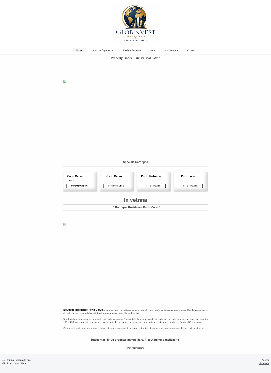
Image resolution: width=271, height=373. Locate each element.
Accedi (265, 360)
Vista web (264, 363)
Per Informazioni (79, 185)
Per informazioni (116, 185)
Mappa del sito (23, 360)
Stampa (9, 360)
